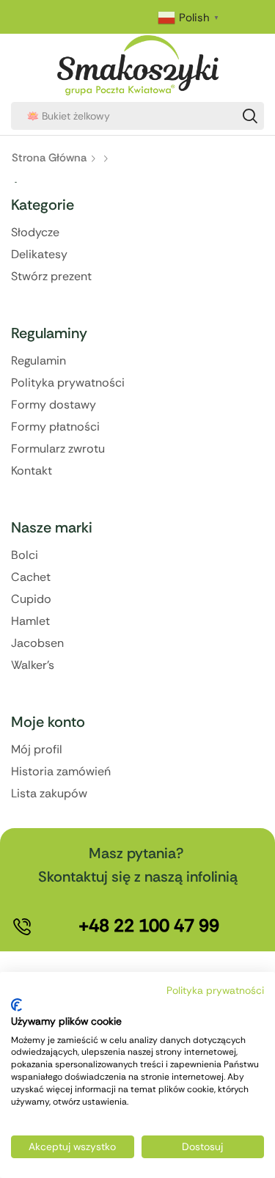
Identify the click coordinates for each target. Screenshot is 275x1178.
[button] (148, 925)
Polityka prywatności (215, 990)
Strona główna (49, 157)
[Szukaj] (250, 116)
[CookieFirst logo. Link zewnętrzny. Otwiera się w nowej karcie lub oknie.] (16, 1004)
